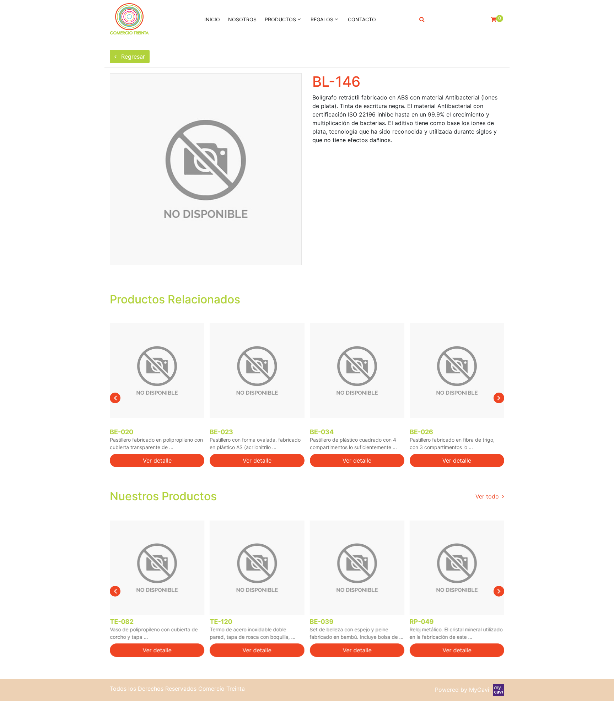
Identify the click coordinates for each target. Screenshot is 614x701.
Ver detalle (157, 460)
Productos (280, 19)
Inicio (212, 19)
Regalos (322, 19)
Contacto (362, 19)
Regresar (132, 56)
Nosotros (242, 19)
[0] (493, 19)
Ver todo (488, 496)
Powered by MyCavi (464, 689)
